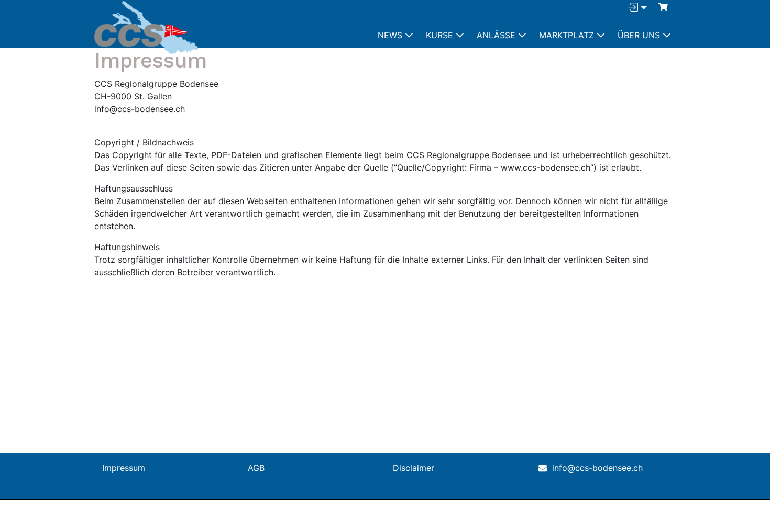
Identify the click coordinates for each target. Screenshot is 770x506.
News (390, 35)
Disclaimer (413, 468)
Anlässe (496, 35)
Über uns (639, 35)
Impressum (123, 468)
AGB (256, 468)
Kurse (439, 35)
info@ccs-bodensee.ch (597, 468)
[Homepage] (146, 27)
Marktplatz (566, 35)
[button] (663, 7)
